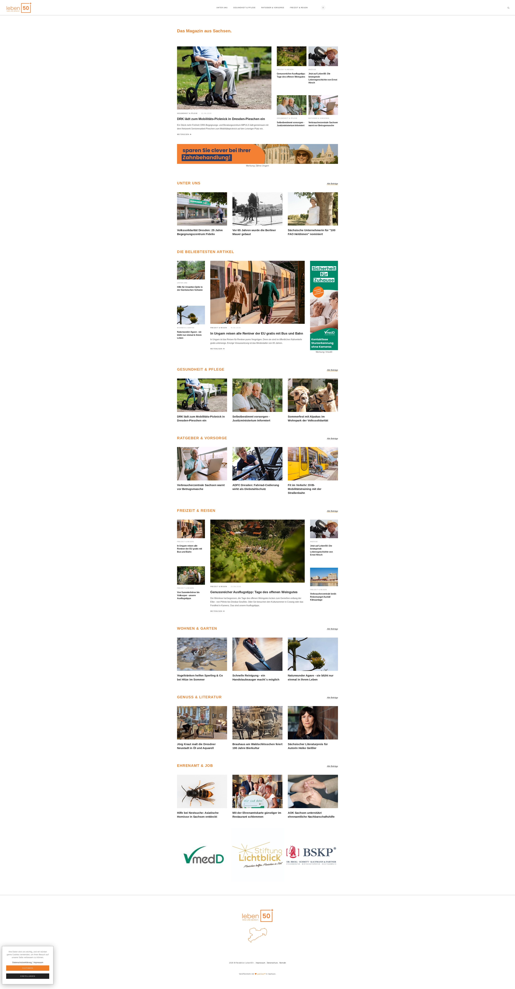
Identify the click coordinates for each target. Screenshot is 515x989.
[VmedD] (324, 305)
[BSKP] (311, 855)
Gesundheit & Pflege (244, 8)
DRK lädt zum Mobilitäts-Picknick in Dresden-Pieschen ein (221, 119)
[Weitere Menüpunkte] (323, 7)
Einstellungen (27, 976)
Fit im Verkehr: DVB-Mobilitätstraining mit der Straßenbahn (304, 489)
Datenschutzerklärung (22, 962)
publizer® (261, 974)
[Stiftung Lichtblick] (257, 855)
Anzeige (312, 69)
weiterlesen (183, 134)
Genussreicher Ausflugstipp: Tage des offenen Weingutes (253, 592)
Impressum (260, 963)
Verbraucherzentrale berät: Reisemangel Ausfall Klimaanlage (323, 597)
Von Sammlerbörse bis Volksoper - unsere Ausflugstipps (188, 595)
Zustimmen (27, 968)
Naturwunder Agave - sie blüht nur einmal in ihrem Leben (189, 335)
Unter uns (222, 8)
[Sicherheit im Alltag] (203, 855)
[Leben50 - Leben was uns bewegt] (18, 7)
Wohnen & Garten (185, 328)
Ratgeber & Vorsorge (272, 8)
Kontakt (282, 963)
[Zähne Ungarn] (257, 153)
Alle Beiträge (332, 183)
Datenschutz (272, 963)
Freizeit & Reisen (299, 8)
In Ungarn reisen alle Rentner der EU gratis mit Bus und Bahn (256, 333)
